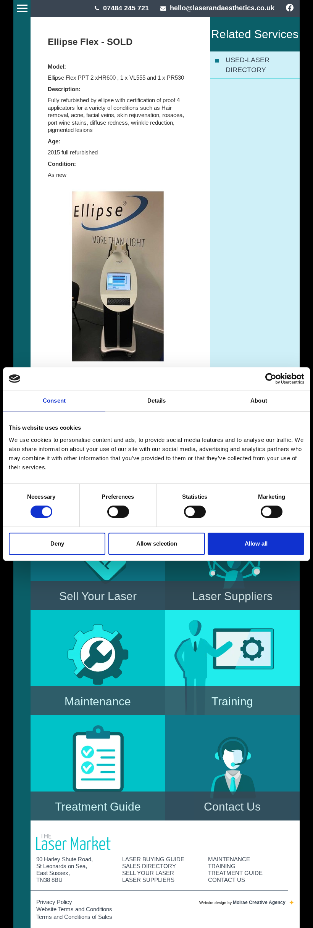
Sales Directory (149, 866)
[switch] (118, 512)
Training (222, 866)
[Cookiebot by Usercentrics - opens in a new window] (270, 378)
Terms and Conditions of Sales (74, 917)
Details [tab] (156, 400)
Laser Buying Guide (153, 859)
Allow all (256, 543)
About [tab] (258, 400)
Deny (57, 543)
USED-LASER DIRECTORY (247, 65)
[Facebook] (290, 8)
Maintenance (229, 859)
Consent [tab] (54, 400)
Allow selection (156, 543)
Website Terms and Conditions (74, 909)
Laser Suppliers (148, 880)
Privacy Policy (54, 902)
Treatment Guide (235, 873)
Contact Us (226, 880)
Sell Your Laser (148, 873)
